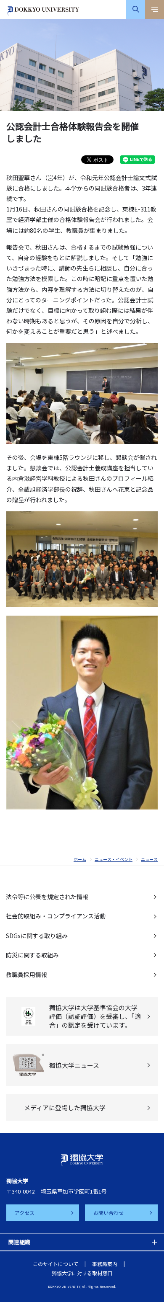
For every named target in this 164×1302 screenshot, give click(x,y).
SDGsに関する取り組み (37, 935)
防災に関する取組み (32, 955)
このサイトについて (55, 1263)
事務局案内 (104, 1263)
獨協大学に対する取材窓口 (82, 1272)
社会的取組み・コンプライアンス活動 (56, 916)
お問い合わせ (108, 1212)
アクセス (24, 1212)
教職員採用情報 (26, 974)
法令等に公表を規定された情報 (47, 896)
